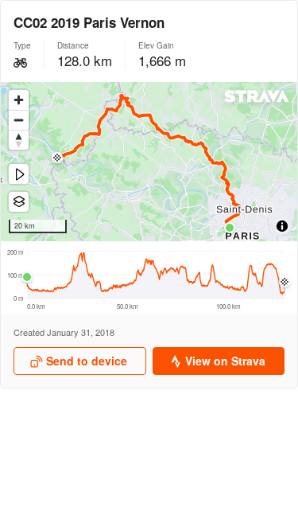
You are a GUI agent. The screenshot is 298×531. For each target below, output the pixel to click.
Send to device (86, 361)
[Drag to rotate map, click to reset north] (19, 140)
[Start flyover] (19, 174)
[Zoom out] (19, 120)
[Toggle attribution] (282, 226)
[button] (229, 227)
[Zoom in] (19, 100)
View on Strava (225, 361)
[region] (149, 161)
